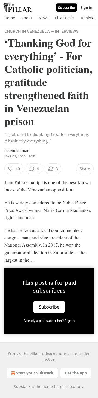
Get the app (76, 372)
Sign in (87, 7)
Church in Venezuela (27, 31)
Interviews (67, 31)
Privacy (48, 353)
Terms (63, 353)
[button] (9, 18)
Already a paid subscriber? (49, 320)
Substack (22, 386)
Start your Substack (34, 372)
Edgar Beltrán (17, 151)
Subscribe (66, 7)
